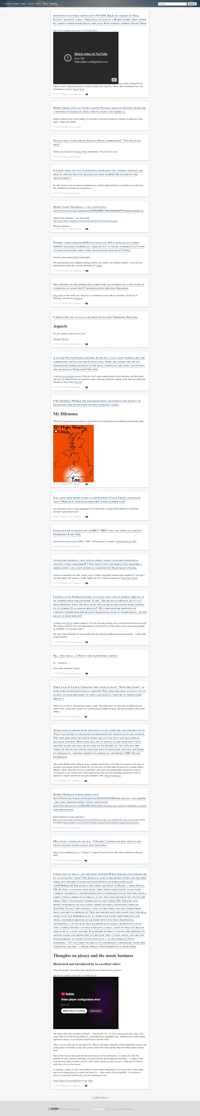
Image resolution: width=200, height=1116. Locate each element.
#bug (55, 295)
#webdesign (121, 541)
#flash (107, 775)
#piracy (63, 1080)
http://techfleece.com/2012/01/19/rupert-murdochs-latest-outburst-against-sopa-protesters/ (101, 822)
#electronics (126, 577)
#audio (135, 577)
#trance (79, 151)
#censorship (72, 1080)
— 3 (69, 94)
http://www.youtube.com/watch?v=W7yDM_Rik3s (75, 30)
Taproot (77, 1109)
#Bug (55, 852)
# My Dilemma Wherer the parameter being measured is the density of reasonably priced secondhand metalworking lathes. (97, 402)
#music (76, 89)
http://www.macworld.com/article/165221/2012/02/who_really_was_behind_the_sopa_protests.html (96, 819)
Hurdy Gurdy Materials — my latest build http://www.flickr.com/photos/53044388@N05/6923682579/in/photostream (98, 209)
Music (38, 3)
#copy (129, 541)
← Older (95, 1097)
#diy (77, 381)
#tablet (72, 376)
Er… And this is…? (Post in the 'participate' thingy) (85, 655)
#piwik (69, 623)
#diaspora (78, 298)
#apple (99, 265)
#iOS (76, 257)
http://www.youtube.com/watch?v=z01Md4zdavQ (74, 975)
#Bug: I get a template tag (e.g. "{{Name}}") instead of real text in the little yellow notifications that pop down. (97, 843)
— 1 (69, 270)
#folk (85, 151)
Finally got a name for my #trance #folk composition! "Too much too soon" (97, 142)
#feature (65, 338)
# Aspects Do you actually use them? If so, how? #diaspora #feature (95, 317)
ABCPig (53, 3)
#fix (80, 381)
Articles (30, 3)
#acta (80, 1080)
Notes (23, 3)
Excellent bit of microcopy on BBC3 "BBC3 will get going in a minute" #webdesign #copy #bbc (98, 532)
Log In (107, 1109)
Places (45, 3)
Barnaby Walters (11, 3)
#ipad (81, 89)
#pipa (90, 1080)
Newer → (104, 1097)
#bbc (134, 541)
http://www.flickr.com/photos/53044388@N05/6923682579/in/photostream (85, 220)
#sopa (85, 1080)
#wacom (64, 376)
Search (192, 4)
